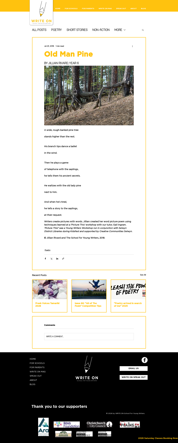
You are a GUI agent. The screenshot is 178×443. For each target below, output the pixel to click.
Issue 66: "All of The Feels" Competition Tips (88, 304)
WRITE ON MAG (38, 372)
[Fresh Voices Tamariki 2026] (49, 289)
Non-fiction (101, 30)
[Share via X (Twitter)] (51, 258)
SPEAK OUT (36, 376)
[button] (143, 30)
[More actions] (132, 46)
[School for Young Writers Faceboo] (145, 360)
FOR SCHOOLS (37, 363)
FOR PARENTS (37, 367)
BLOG (32, 384)
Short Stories (77, 30)
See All (143, 275)
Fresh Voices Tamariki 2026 (47, 304)
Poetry (56, 30)
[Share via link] (63, 258)
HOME (33, 359)
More (118, 30)
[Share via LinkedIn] (57, 258)
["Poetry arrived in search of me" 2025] (128, 289)
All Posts (39, 30)
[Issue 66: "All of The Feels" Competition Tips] (89, 289)
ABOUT (33, 380)
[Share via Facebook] (45, 258)
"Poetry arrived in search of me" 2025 (128, 304)
